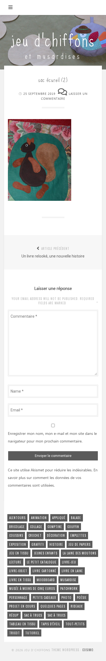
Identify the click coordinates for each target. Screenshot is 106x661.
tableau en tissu (22, 624)
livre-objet (18, 571)
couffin (73, 526)
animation (39, 518)
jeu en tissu (19, 553)
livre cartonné (44, 571)
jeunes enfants (45, 553)
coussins (16, 535)
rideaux (77, 606)
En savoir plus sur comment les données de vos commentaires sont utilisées (53, 478)
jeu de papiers (79, 544)
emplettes (78, 535)
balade (76, 518)
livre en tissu (20, 580)
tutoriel (32, 633)
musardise (68, 580)
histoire (56, 544)
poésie (82, 597)
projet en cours (22, 606)
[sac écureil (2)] (39, 199)
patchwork (69, 588)
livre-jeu (69, 562)
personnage (18, 597)
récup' (14, 615)
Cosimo (87, 650)
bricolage (17, 526)
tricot (14, 633)
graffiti (38, 544)
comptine (55, 526)
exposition (17, 544)
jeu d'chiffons (53, 39)
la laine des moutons (79, 553)
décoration (56, 535)
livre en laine (72, 571)
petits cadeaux (44, 597)
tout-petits (75, 624)
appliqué (59, 518)
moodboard (46, 580)
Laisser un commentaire (64, 96)
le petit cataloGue (42, 562)
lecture (15, 562)
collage (36, 526)
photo (66, 597)
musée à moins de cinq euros (32, 588)
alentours (17, 518)
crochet (35, 535)
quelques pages (52, 606)
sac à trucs (33, 615)
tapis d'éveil (50, 624)
